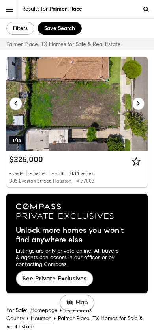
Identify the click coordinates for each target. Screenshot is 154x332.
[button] (9, 9)
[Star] (136, 161)
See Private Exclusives (54, 278)
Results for (52, 9)
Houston (41, 318)
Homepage (44, 310)
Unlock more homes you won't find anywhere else (70, 235)
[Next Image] (138, 103)
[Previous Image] (15, 103)
